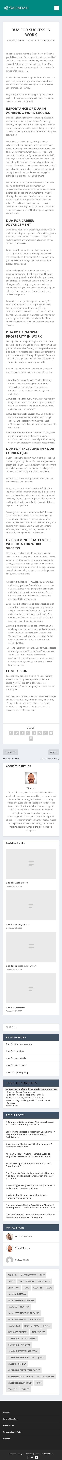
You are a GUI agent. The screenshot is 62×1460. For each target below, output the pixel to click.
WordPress (48, 1454)
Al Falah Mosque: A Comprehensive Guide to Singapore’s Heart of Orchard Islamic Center (28, 1155)
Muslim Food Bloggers (20, 1376)
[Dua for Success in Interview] (31, 947)
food (26, 1287)
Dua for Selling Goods (18, 924)
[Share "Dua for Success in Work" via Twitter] (16, 733)
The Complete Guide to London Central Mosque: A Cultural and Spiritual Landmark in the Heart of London (30, 1176)
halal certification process (23, 1313)
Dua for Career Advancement (21, 1092)
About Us (6, 1412)
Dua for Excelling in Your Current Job (25, 1097)
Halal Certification (19, 1306)
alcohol (12, 1275)
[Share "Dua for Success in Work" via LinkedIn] (34, 733)
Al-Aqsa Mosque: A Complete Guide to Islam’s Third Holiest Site (29, 1164)
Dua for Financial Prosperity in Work (25, 1094)
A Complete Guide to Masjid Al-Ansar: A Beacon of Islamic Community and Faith (30, 1123)
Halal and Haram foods (21, 1300)
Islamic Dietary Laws (19, 1344)
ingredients (38, 1332)
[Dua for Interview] (31, 988)
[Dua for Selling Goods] (31, 905)
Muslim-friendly (17, 1363)
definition (13, 1287)
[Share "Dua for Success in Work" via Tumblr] (22, 733)
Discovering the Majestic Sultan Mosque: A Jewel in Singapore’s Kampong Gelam (30, 1186)
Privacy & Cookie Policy (12, 1432)
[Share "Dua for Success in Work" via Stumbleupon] (45, 733)
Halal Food (36, 1319)
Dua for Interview (15, 1007)
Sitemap (6, 1438)
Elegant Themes (26, 1454)
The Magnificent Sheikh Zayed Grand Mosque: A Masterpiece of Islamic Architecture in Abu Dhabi (31, 1206)
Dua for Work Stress (17, 882)
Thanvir (20, 40)
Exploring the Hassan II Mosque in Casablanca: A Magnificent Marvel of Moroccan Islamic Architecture (30, 1134)
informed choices (17, 1332)
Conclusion (12, 1105)
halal (49, 1287)
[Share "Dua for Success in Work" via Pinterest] (28, 733)
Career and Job (48, 40)
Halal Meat (14, 1325)
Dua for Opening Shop (17, 1072)
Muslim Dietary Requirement (24, 1370)
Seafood (12, 1389)
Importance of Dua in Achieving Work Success (32, 1089)
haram (46, 1325)
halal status (31, 1325)
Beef (42, 1275)
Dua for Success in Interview (21, 965)
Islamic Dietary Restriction (23, 1351)
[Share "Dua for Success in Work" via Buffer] (40, 733)
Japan (41, 1357)
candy (11, 1281)
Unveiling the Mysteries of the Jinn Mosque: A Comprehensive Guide (29, 1145)
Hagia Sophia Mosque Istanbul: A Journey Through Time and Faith (27, 1196)
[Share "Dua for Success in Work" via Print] (31, 739)
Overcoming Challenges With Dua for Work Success (28, 1101)
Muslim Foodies (45, 1376)
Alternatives (28, 1275)
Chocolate (44, 1281)
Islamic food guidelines (21, 1357)
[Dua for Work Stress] (31, 864)
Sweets (25, 1389)
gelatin (37, 1287)
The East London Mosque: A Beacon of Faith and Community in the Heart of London (30, 1216)
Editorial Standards (10, 1419)
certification (26, 1281)
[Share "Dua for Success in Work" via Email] (51, 733)
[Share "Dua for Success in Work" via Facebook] (11, 733)
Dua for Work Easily (16, 1058)
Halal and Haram (17, 1294)
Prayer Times (8, 1425)
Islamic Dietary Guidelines (22, 1338)
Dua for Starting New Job (19, 1044)
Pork (38, 1382)
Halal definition (17, 1319)
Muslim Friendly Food (20, 1382)
